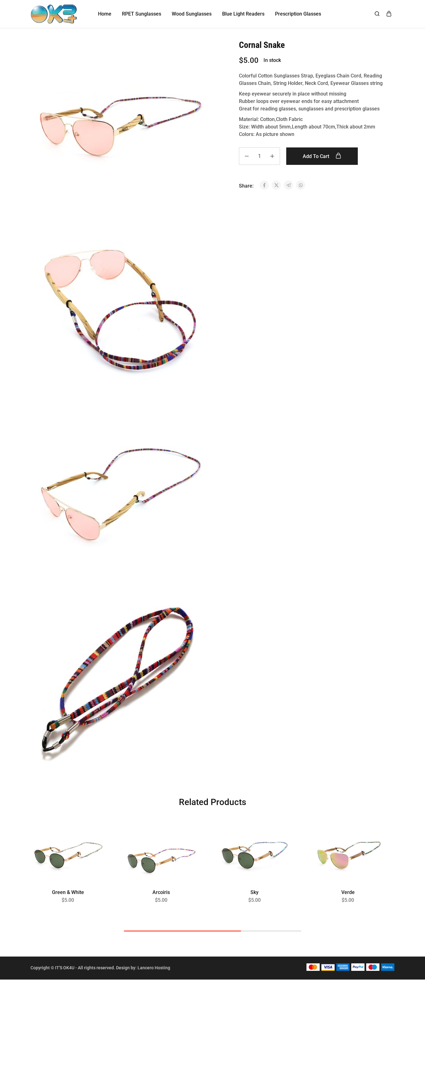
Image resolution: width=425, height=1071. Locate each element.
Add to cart (316, 156)
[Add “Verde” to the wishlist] (374, 839)
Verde (348, 892)
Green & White (68, 892)
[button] (67, 879)
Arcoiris (161, 892)
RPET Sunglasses (141, 14)
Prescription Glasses (298, 14)
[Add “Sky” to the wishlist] (281, 839)
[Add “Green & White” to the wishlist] (94, 839)
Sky (254, 892)
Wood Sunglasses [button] (192, 14)
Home (104, 14)
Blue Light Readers (243, 14)
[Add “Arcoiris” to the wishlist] (188, 839)
